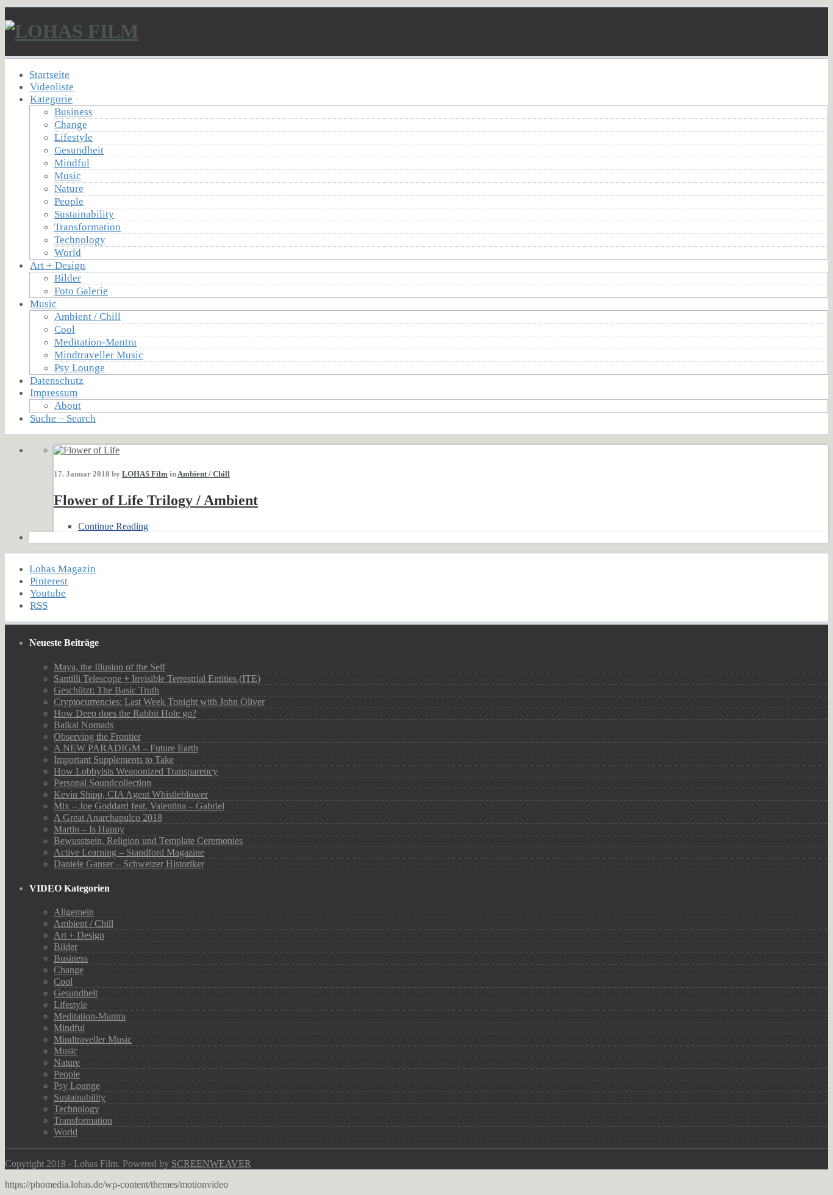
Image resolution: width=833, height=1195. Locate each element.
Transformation (87, 227)
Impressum (53, 393)
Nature (69, 188)
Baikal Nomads (83, 725)
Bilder (67, 278)
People (69, 201)
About (67, 405)
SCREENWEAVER (211, 1163)
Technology (79, 240)
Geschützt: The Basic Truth (106, 690)
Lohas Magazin (62, 569)
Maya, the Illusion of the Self (109, 667)
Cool (64, 329)
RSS (39, 605)
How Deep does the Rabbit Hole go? (125, 713)
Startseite (49, 74)
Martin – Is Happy (89, 829)
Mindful (72, 163)
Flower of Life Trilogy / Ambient (156, 500)
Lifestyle (73, 137)
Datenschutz (57, 380)
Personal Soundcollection (102, 783)
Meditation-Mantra (95, 342)
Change (70, 124)
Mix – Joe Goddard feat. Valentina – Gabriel (139, 806)
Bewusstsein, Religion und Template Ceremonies (148, 840)
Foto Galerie (81, 291)
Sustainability (84, 214)
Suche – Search (63, 418)
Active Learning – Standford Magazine (129, 852)
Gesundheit (79, 150)
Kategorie (51, 99)
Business (73, 112)
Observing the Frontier (97, 736)
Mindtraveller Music (98, 355)
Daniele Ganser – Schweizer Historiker (129, 864)
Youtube (48, 593)
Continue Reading (113, 526)
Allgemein (74, 912)
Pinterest (49, 581)
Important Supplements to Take (114, 759)
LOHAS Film (145, 473)
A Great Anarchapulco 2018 (108, 817)
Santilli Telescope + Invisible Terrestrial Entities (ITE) (157, 678)
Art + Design (57, 265)
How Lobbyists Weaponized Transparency (136, 771)
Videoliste (52, 87)
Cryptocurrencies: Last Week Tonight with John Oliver (159, 702)
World (67, 252)
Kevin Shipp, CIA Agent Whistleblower (131, 794)
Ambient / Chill (87, 316)
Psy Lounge (79, 368)
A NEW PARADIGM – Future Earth (126, 748)
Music (67, 176)
